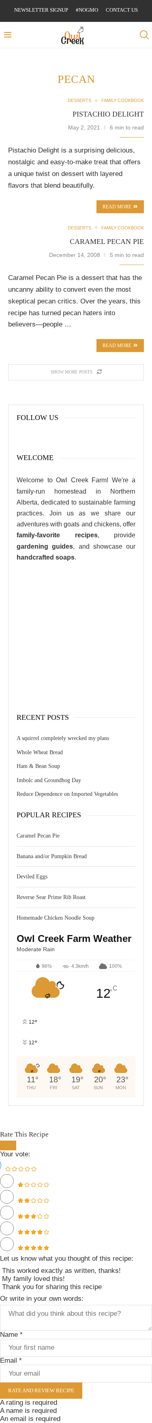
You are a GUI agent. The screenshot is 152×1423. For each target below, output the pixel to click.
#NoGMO (87, 10)
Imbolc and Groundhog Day (49, 780)
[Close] (8, 1145)
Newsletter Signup (41, 10)
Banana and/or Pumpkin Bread (52, 856)
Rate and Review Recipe (41, 1390)
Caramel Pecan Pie (107, 242)
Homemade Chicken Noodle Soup (55, 918)
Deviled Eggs (32, 877)
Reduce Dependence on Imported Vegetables (67, 794)
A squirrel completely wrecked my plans (63, 738)
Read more (117, 345)
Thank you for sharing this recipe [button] (52, 1287)
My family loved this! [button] (33, 1279)
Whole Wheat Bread (40, 752)
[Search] (144, 35)
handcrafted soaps (46, 557)
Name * (11, 1334)
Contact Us (122, 10)
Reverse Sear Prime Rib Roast (51, 897)
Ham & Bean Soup (38, 766)
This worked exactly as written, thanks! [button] (61, 1271)
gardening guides (45, 546)
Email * (11, 1360)
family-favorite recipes (57, 535)
